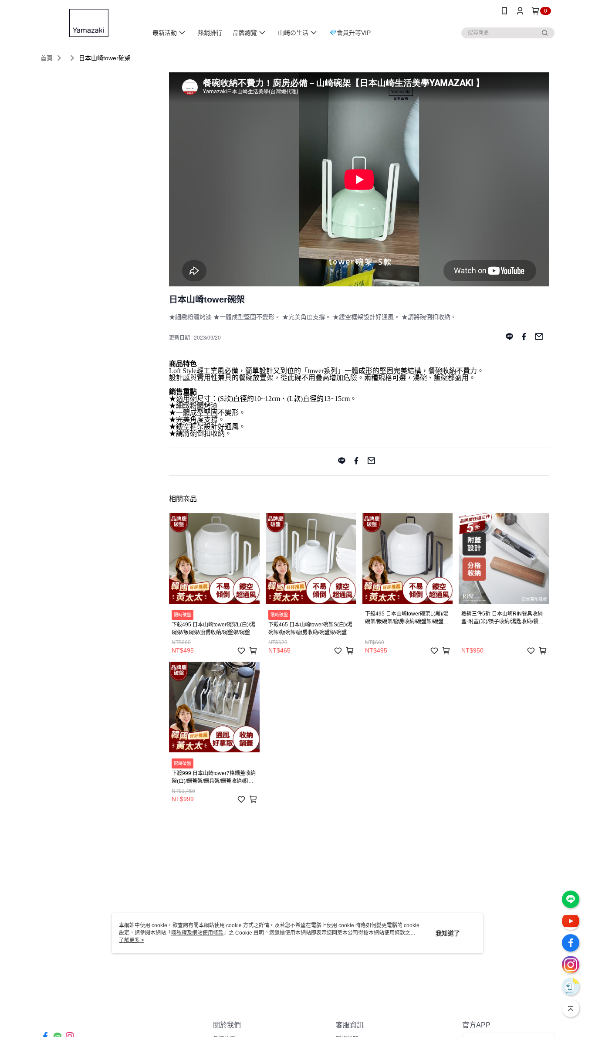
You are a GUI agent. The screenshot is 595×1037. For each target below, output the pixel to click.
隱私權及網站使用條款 (197, 933)
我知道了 (448, 933)
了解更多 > (131, 940)
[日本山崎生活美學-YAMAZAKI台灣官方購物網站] (89, 23)
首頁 (47, 57)
